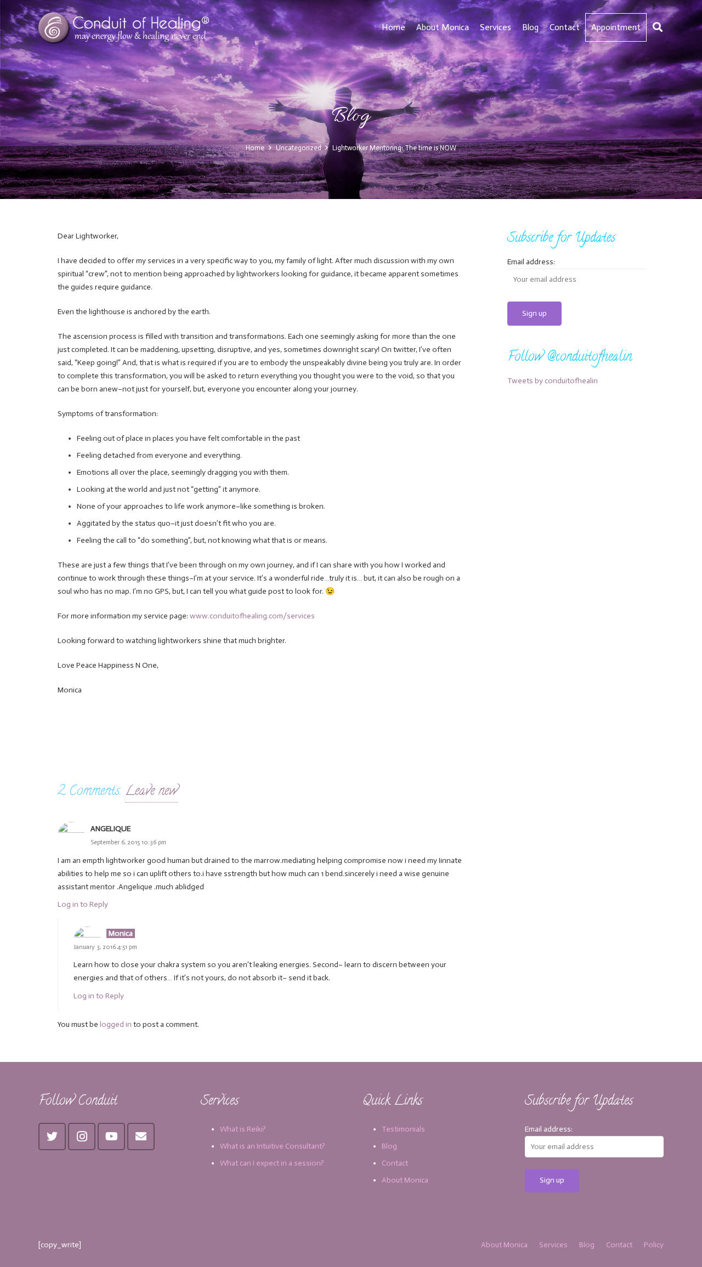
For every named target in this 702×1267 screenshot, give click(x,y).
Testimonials (403, 1129)
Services (553, 1244)
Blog (389, 1146)
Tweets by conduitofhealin (552, 380)
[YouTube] (111, 1136)
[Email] (141, 1136)
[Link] (125, 27)
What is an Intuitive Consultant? (272, 1146)
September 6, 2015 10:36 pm (128, 842)
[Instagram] (81, 1136)
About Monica (405, 1180)
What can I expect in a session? (272, 1163)
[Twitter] (52, 1136)
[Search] (658, 27)
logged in (116, 1024)
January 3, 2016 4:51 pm (105, 947)
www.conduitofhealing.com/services (252, 616)
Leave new (151, 792)
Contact (395, 1163)
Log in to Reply (83, 904)
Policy (654, 1244)
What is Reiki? (243, 1129)
